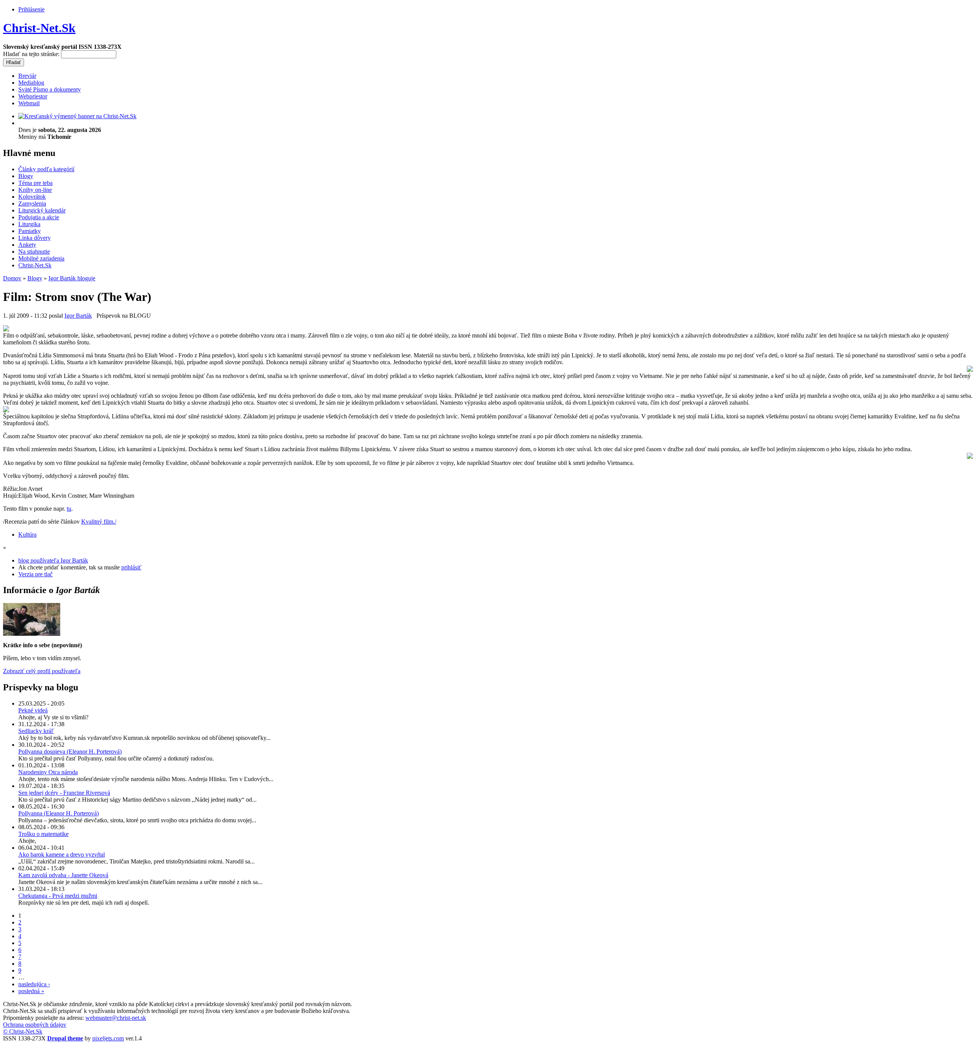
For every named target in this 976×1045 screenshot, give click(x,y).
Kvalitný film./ (98, 521)
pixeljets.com (108, 1038)
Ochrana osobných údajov (34, 1024)
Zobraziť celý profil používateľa (41, 671)
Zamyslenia (32, 203)
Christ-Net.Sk (39, 28)
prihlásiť (131, 567)
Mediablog (31, 82)
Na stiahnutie (34, 251)
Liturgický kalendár (42, 210)
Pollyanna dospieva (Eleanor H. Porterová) (70, 751)
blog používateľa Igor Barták (53, 560)
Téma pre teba (35, 183)
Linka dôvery (34, 238)
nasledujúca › (34, 984)
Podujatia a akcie (38, 217)
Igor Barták (78, 315)
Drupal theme (65, 1038)
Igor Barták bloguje (71, 278)
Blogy (25, 176)
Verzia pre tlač (35, 574)
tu (69, 508)
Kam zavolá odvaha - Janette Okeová (63, 875)
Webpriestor (32, 96)
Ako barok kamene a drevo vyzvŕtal (61, 854)
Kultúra (27, 534)
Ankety (27, 244)
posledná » (31, 991)
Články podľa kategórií (46, 169)
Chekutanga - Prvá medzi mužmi (57, 895)
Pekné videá (33, 710)
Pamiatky (29, 231)
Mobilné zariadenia (41, 258)
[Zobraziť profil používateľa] (31, 633)
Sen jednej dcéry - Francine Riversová (64, 792)
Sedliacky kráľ (36, 731)
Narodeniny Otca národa (48, 772)
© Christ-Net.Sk (22, 1031)
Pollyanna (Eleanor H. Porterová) (58, 813)
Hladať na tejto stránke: (32, 54)
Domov (12, 278)
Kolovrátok (32, 196)
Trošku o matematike (43, 834)
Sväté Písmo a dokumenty (49, 89)
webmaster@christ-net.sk (115, 1017)
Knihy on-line (35, 189)
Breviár (27, 75)
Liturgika (29, 224)
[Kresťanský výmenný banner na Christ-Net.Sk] (77, 116)
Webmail (29, 103)
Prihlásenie (31, 9)
